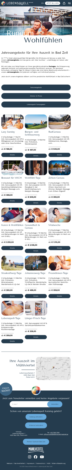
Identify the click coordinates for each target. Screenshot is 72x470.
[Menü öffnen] (69, 3)
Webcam (9, 463)
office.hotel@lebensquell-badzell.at (56, 434)
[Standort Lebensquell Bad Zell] (53, 368)
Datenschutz (40, 463)
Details (12, 155)
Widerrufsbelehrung (58, 463)
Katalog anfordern (36, 417)
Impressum (30, 463)
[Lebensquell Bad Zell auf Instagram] (29, 457)
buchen (52, 3)
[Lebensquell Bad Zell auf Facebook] (35, 457)
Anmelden (54, 404)
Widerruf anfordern (36, 425)
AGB (48, 463)
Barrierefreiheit (19, 463)
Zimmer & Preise (36, 96)
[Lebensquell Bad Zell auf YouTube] (42, 457)
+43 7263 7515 (54, 432)
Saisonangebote (36, 87)
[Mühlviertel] (36, 450)
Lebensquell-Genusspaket (36, 104)
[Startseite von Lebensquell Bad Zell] (17, 3)
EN (42, 3)
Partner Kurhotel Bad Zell (36, 442)
